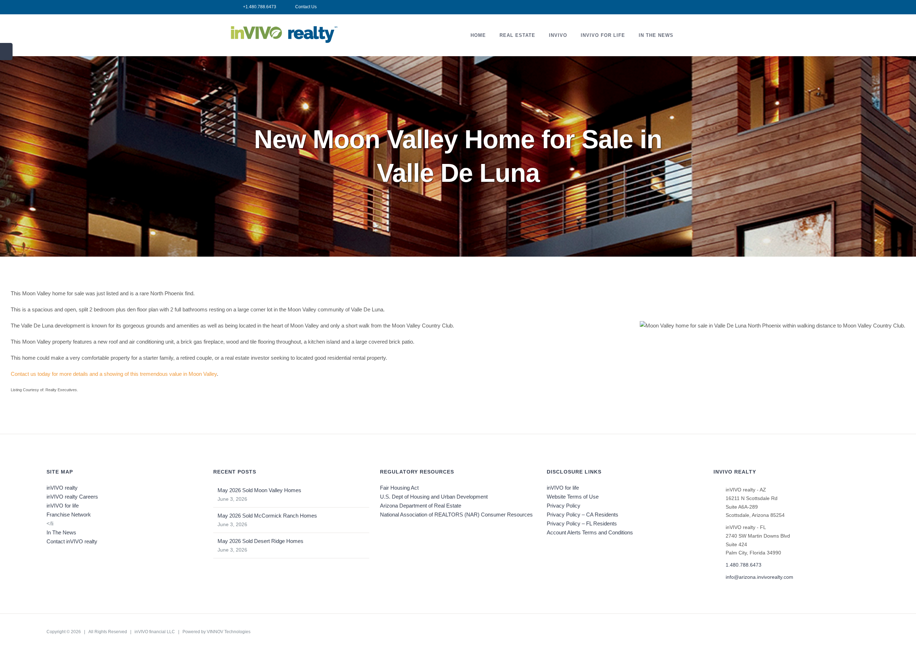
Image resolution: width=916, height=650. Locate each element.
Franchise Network (69, 514)
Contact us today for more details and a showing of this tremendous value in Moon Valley (114, 374)
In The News (61, 532)
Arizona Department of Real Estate (420, 506)
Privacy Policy (563, 506)
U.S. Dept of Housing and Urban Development (434, 497)
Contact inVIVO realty (72, 541)
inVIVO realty (62, 488)
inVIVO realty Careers (72, 497)
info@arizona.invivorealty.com (759, 577)
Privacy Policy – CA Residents (582, 514)
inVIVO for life (63, 506)
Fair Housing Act (399, 488)
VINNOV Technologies (228, 631)
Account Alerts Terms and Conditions (590, 532)
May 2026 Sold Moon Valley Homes (259, 490)
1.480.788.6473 (743, 565)
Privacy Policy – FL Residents (582, 523)
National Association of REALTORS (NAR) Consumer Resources (456, 514)
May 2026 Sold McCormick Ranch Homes (267, 516)
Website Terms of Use (573, 497)
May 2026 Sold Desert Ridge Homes (260, 541)
